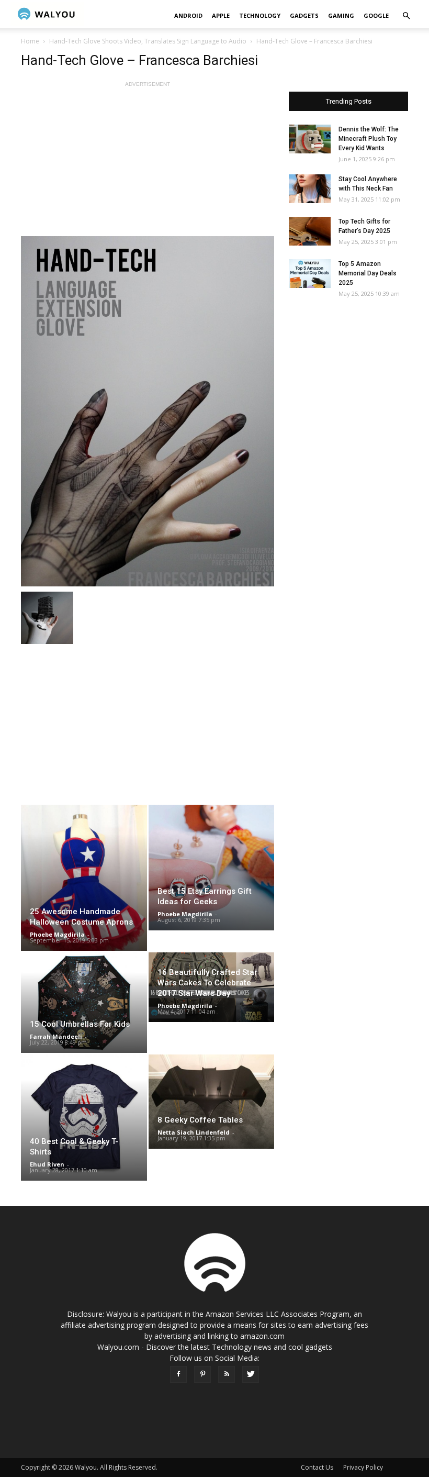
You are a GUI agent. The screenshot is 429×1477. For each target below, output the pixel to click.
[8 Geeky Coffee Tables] (212, 1101)
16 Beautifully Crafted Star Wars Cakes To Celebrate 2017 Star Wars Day (207, 983)
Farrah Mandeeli (56, 1036)
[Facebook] (178, 1374)
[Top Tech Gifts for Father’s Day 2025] (310, 231)
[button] (406, 16)
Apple (221, 15)
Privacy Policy (363, 1467)
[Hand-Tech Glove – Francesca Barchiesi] (147, 411)
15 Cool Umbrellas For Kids (80, 1024)
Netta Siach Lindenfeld (193, 1132)
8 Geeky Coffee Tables (200, 1120)
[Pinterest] (202, 1374)
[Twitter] (250, 1374)
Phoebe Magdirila (57, 934)
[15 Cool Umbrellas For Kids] (84, 1002)
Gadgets (304, 15)
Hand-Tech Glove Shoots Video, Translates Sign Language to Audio (147, 41)
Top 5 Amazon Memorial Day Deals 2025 (367, 273)
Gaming (341, 15)
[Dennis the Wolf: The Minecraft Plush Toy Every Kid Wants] (310, 139)
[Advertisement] (147, 163)
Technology (259, 15)
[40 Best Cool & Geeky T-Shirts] (84, 1117)
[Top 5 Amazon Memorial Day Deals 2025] (310, 273)
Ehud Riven (47, 1164)
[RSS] (226, 1374)
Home (30, 41)
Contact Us (317, 1467)
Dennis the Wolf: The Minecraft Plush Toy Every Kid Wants (368, 139)
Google (376, 15)
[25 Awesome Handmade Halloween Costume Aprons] (84, 878)
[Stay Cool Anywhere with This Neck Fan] (310, 188)
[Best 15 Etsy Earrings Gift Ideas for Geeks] (212, 867)
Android (188, 15)
